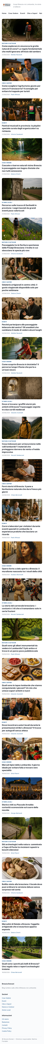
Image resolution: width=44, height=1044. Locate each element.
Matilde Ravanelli (16, 54)
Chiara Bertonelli (16, 495)
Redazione (5, 1022)
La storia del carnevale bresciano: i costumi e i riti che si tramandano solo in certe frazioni (21, 608)
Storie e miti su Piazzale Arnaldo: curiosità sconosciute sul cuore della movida (20, 807)
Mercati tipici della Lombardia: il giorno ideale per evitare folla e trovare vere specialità (21, 768)
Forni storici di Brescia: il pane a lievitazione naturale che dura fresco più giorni (21, 489)
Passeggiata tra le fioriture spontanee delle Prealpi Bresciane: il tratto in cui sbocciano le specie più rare (20, 248)
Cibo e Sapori (32, 13)
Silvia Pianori (15, 773)
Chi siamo (5, 1019)
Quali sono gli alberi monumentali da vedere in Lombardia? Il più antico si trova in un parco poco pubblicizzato (20, 648)
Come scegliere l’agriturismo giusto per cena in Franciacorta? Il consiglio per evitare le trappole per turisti (21, 89)
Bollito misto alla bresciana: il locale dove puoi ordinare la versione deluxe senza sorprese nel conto (22, 887)
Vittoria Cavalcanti (17, 134)
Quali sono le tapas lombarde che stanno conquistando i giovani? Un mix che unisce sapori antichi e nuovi (22, 688)
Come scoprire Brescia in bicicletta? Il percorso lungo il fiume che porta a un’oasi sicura (20, 367)
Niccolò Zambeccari (17, 455)
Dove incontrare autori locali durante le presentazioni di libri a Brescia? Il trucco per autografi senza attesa (21, 728)
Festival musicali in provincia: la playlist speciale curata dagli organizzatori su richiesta (21, 128)
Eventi (22, 13)
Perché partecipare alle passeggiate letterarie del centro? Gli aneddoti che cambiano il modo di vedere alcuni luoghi (22, 327)
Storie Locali (7, 202)
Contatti (4, 1025)
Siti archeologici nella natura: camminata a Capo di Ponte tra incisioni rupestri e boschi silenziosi (22, 847)
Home (4, 13)
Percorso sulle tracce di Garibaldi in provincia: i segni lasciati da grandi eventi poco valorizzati (19, 208)
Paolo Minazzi (15, 94)
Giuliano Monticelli (17, 574)
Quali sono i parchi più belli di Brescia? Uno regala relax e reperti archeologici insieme (21, 966)
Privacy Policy (7, 1028)
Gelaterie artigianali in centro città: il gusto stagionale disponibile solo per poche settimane (20, 287)
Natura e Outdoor (9, 43)
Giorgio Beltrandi (16, 813)
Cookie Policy (6, 1031)
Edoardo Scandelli (17, 413)
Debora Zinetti (15, 174)
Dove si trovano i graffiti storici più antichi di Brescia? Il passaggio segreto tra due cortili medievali (21, 407)
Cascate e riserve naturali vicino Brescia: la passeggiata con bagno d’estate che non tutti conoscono (22, 168)
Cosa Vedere (13, 13)
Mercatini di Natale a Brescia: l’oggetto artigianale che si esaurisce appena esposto (20, 927)
